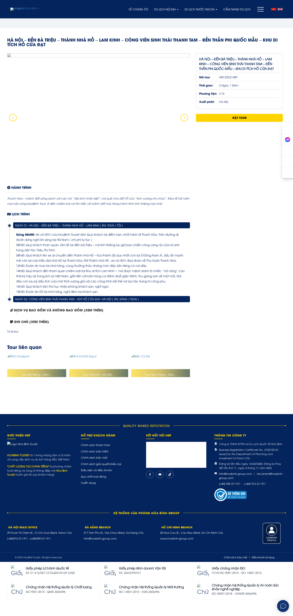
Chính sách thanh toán (95, 445)
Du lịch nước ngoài (200, 9)
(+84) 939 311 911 (229, 483)
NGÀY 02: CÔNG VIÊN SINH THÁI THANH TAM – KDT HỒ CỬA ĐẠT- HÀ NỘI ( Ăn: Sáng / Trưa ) (77, 299)
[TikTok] (170, 474)
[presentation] (13, 117)
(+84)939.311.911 (40, 538)
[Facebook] (150, 474)
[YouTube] (160, 474)
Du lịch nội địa (165, 9)
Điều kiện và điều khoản (96, 470)
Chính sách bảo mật (94, 457)
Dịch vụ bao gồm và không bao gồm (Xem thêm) (58, 310)
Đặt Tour (239, 117)
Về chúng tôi (138, 9)
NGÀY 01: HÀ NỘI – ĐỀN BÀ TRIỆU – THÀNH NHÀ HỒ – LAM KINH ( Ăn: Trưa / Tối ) (69, 225)
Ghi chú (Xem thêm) (31, 321)
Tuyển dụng (88, 482)
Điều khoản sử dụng (263, 557)
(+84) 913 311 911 (255, 483)
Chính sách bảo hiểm (94, 451)
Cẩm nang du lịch (237, 9)
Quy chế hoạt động (93, 476)
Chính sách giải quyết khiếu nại (101, 464)
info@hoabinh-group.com (235, 473)
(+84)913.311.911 (17, 538)
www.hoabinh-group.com (176, 538)
